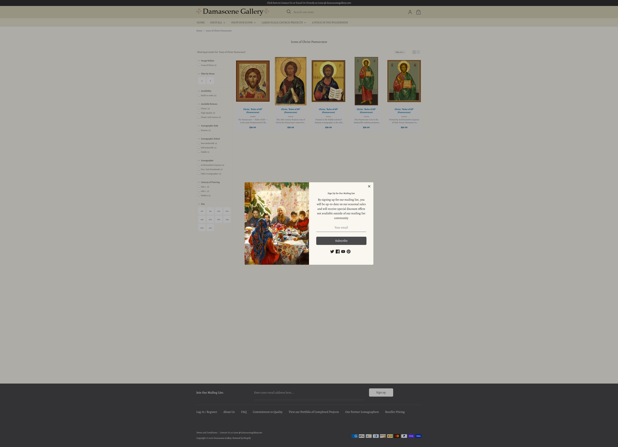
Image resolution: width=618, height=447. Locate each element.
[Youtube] (343, 251)
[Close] (369, 186)
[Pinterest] (349, 251)
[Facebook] (338, 251)
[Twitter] (332, 251)
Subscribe (341, 241)
